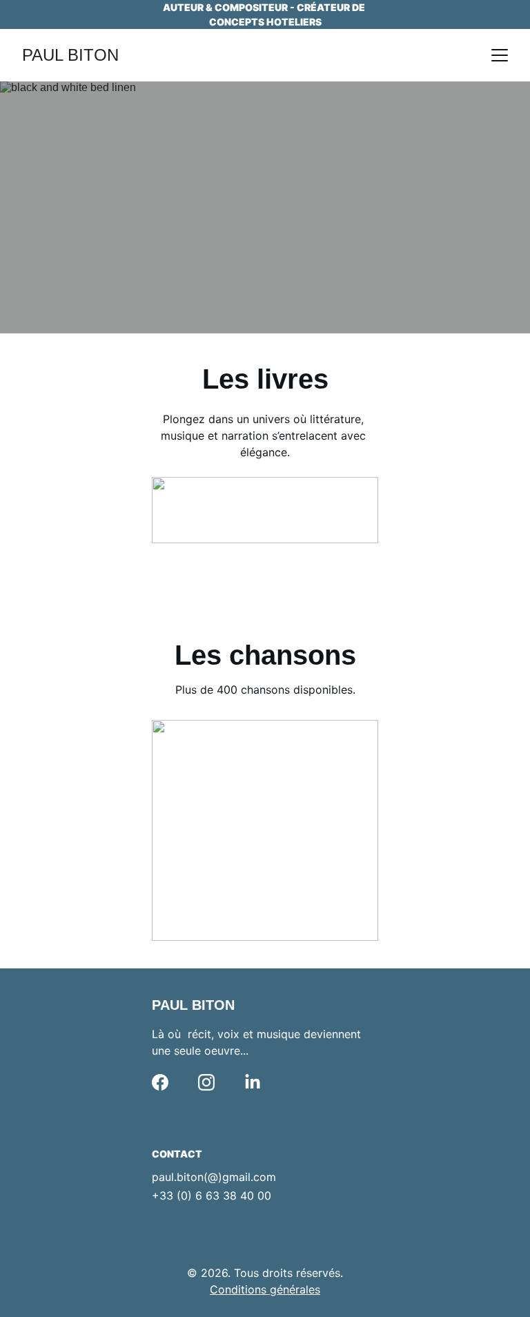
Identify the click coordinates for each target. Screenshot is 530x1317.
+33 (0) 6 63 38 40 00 (211, 1195)
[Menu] (499, 55)
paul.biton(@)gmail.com (214, 1177)
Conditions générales (265, 1289)
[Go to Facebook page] (160, 1082)
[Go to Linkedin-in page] (252, 1082)
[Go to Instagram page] (206, 1082)
